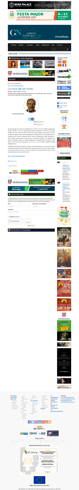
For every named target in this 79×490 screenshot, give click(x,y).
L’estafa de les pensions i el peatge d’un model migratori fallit (66, 187)
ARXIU (53, 45)
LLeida (23, 416)
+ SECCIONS (35, 400)
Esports (33, 405)
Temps (43, 402)
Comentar (35, 173)
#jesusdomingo (13, 161)
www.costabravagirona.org (67, 397)
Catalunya (14, 402)
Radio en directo (63, 103)
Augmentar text (40, 121)
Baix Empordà (15, 407)
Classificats (44, 405)
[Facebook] (32, 119)
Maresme (24, 418)
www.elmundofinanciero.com (68, 399)
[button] (58, 142)
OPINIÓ (37, 45)
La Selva (24, 405)
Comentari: (10, 209)
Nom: (9, 203)
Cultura (33, 408)
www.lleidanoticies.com (66, 400)
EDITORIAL (14, 397)
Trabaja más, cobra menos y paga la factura (66, 167)
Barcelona (24, 413)
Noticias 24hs (45, 399)
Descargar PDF (33, 170)
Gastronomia (45, 407)
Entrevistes (44, 396)
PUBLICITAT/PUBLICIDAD (57, 411)
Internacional (35, 403)
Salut (33, 407)
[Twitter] (29, 119)
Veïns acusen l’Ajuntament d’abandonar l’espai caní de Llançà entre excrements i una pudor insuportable (34, 53)
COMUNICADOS (45, 45)
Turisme (13, 403)
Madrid (33, 396)
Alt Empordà (15, 405)
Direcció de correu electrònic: (39, 203)
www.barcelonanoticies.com (67, 402)
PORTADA (13, 45)
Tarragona (24, 415)
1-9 (12, 441)
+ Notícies (34, 402)
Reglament (17, 216)
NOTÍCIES (14, 399)
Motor (43, 400)
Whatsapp (25, 170)
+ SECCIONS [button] (30, 45)
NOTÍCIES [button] (21, 45)
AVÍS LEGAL (55, 399)
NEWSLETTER (54, 405)
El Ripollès (14, 400)
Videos (43, 404)
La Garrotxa (14, 408)
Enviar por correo (26, 173)
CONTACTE (59, 45)
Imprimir (41, 170)
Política (33, 410)
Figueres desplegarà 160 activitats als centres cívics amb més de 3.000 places (64, 143)
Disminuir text (39, 124)
